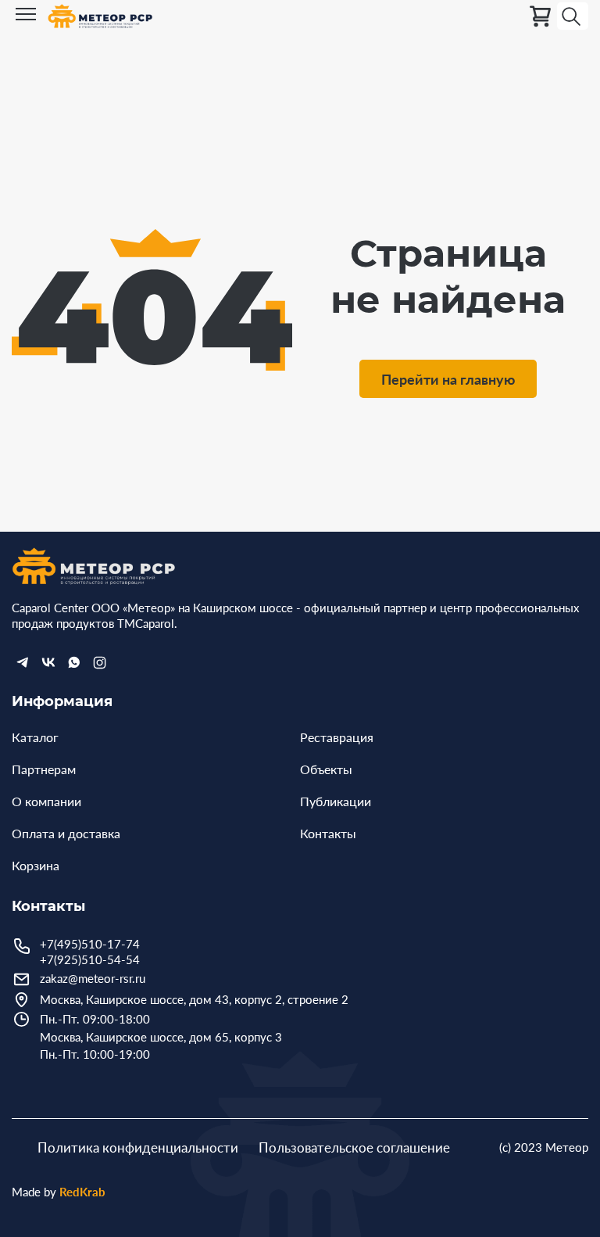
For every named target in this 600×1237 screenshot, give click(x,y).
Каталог (35, 737)
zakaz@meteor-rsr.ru (92, 978)
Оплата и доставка (66, 833)
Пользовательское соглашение (354, 1148)
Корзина (35, 865)
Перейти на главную (448, 379)
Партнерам (44, 769)
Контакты (328, 833)
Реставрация (336, 737)
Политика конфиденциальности (138, 1148)
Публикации (335, 801)
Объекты (326, 769)
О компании (46, 801)
